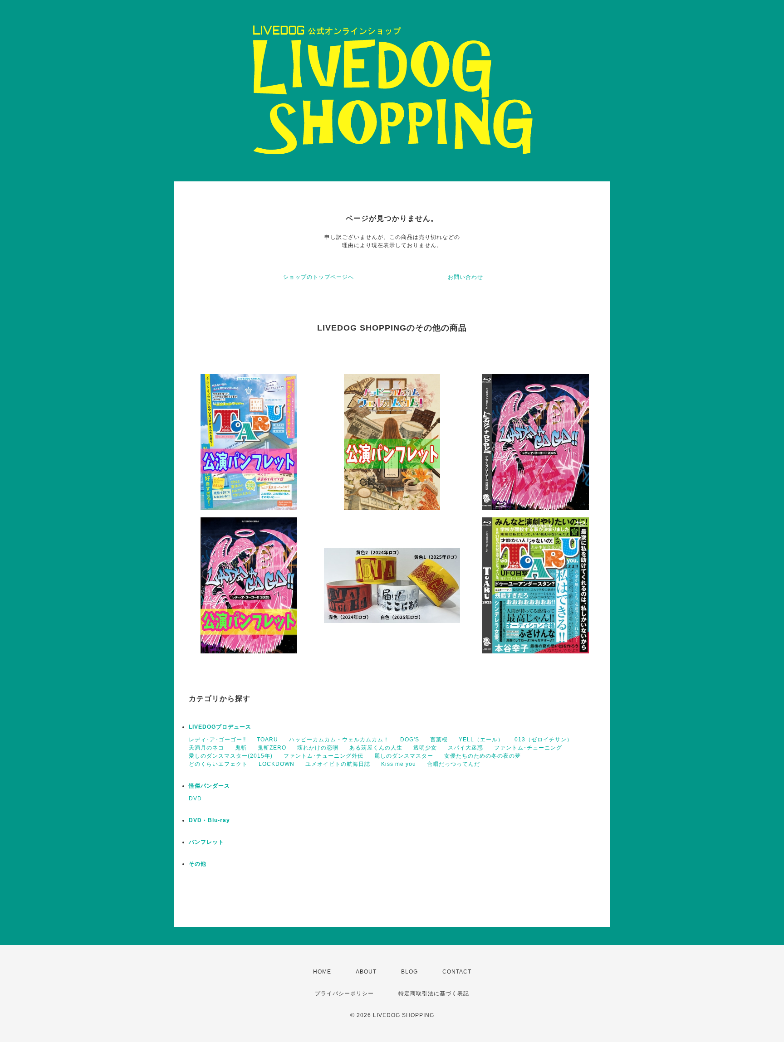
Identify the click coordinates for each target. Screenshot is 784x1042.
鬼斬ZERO (272, 748)
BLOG (409, 972)
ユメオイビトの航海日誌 (337, 764)
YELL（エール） (481, 739)
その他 (197, 864)
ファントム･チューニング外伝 (323, 756)
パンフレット (206, 842)
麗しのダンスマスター (403, 756)
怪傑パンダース (209, 786)
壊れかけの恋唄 (317, 748)
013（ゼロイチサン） (543, 739)
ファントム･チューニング (528, 748)
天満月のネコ (206, 748)
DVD (195, 798)
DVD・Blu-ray (209, 820)
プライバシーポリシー (344, 993)
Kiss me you (398, 764)
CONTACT (456, 972)
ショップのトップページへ (318, 277)
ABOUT (366, 972)
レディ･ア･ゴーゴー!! (217, 739)
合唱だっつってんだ (453, 764)
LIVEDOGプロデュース (220, 727)
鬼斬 (241, 748)
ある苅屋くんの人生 (375, 748)
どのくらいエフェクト (218, 764)
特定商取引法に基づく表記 (433, 993)
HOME (322, 972)
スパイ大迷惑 (465, 748)
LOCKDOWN (276, 764)
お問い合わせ (465, 277)
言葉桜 (439, 739)
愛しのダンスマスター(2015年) (231, 756)
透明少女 (425, 748)
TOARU (267, 739)
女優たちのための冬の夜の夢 (482, 756)
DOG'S (409, 739)
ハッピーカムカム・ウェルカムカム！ (339, 739)
